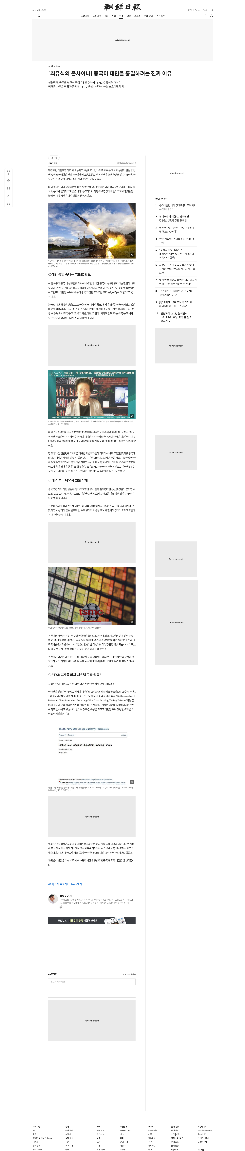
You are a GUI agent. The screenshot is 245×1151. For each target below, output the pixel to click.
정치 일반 (69, 1130)
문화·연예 (175, 1126)
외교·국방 (69, 1146)
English (197, 10)
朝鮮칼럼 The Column (42, 1138)
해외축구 (151, 1146)
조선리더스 (202, 1126)
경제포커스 (37, 1149)
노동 (98, 1146)
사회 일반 (100, 1130)
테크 (122, 1134)
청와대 (68, 1134)
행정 (67, 1149)
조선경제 (123, 1126)
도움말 (123, 974)
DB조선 (201, 1149)
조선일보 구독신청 (205, 1130)
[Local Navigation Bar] (33, 16)
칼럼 (34, 1134)
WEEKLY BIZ (125, 1130)
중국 (58, 66)
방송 (177, 1134)
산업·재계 (124, 1142)
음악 (181, 1138)
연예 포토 (175, 1142)
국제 (50, 66)
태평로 (35, 1142)
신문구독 (189, 10)
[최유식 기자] (53, 899)
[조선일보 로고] (122, 6)
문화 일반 (175, 1146)
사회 (98, 1126)
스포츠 (151, 1126)
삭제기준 (132, 974)
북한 (67, 1142)
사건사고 (100, 1134)
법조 (98, 1138)
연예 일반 (175, 1130)
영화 (176, 1149)
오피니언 (36, 1126)
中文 (211, 10)
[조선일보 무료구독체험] (92, 920)
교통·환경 (101, 1149)
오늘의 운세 (202, 1142)
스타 (173, 1134)
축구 (150, 1142)
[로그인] (211, 16)
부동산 (122, 1149)
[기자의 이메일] (61, 908)
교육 (98, 1142)
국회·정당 (69, 1138)
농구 (150, 1149)
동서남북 (36, 1146)
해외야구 (151, 1138)
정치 (67, 1126)
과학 (122, 1138)
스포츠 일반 (153, 1130)
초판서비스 (202, 1134)
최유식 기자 (52, 163)
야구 (150, 1134)
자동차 (122, 1146)
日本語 (204, 10)
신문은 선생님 (203, 1138)
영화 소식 (175, 1138)
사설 (34, 1130)
